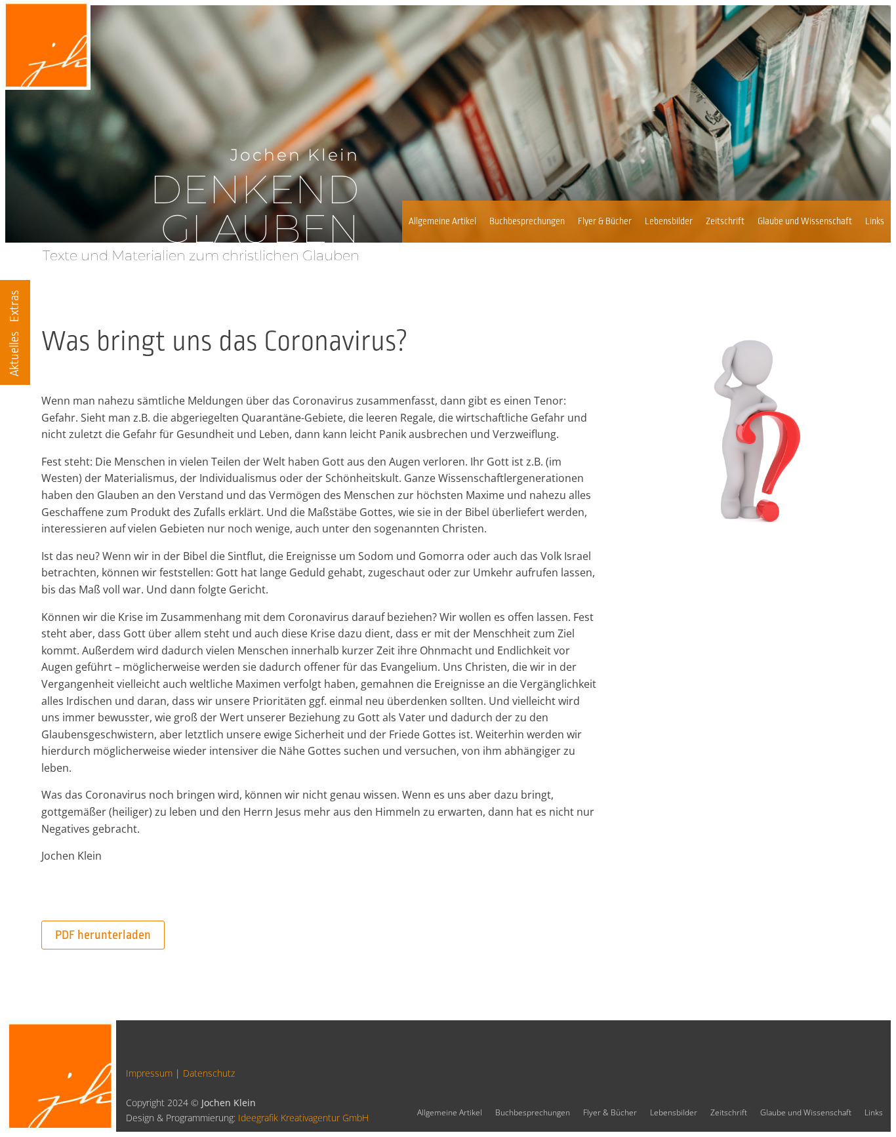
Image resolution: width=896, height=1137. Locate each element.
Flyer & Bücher (605, 221)
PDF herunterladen (103, 935)
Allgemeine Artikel (442, 221)
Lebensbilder (669, 221)
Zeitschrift (725, 221)
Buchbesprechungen (527, 221)
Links (874, 221)
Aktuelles (14, 353)
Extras (14, 306)
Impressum (149, 1073)
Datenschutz (209, 1073)
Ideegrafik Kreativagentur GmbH (303, 1117)
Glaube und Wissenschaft (805, 221)
